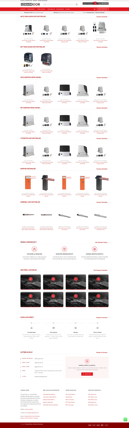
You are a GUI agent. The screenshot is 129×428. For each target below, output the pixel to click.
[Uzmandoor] (30, 4)
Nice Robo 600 (92, 402)
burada (41, 12)
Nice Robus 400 (92, 397)
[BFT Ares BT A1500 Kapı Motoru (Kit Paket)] (46, 59)
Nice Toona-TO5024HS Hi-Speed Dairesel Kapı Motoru (28, 228)
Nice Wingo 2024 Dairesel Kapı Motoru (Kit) (100, 228)
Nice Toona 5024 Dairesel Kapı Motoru (82, 228)
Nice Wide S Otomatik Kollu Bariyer (64, 195)
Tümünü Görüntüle (101, 16)
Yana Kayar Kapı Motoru (49, 397)
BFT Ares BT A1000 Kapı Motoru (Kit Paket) (29, 71)
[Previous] (20, 33)
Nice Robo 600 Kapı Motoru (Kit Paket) (46, 41)
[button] (94, 9)
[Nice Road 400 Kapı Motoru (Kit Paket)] (28, 29)
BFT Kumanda (70, 405)
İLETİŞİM (68, 9)
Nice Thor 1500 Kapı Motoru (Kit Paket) (64, 102)
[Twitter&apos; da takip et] (106, 0)
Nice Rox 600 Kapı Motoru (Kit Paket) (28, 102)
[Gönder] (76, 4)
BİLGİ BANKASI (60, 9)
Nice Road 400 (92, 394)
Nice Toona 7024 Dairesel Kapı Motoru (64, 228)
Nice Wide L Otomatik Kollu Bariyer (28, 195)
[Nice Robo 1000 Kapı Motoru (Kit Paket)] (100, 29)
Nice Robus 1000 (93, 405)
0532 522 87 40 (38, 362)
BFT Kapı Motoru (70, 402)
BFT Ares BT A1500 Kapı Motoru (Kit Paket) (46, 71)
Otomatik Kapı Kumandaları (50, 405)
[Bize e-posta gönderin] (107, 0)
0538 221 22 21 (38, 366)
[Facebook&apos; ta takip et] (103, 0)
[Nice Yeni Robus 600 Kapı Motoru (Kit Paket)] (82, 29)
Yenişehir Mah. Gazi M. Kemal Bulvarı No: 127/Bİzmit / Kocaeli (47, 371)
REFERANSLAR (51, 9)
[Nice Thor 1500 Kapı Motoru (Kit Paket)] (64, 90)
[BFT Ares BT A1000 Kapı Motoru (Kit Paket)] (28, 59)
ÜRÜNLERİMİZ (30, 9)
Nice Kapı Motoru (70, 394)
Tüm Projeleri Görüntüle (100, 270)
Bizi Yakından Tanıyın (101, 242)
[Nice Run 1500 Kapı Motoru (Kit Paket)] (82, 90)
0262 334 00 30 (38, 358)
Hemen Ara (88, 374)
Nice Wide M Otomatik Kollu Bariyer (83, 195)
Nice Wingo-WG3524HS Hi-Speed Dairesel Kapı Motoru (46, 228)
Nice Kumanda (70, 399)
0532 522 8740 (29, 409)
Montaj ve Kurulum (101, 317)
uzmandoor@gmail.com (32, 412)
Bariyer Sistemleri (48, 402)
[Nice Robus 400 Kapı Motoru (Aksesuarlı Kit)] (64, 29)
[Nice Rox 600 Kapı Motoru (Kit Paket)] (28, 90)
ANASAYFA (23, 9)
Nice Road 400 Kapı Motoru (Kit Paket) (28, 41)
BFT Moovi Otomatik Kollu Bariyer (100, 195)
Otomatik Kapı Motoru (49, 394)
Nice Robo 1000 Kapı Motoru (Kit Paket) (100, 41)
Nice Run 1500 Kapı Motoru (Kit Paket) (82, 102)
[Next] (108, 33)
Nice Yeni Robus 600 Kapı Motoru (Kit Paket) (82, 41)
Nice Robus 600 (92, 399)
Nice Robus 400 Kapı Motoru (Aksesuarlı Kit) (64, 41)
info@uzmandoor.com (40, 376)
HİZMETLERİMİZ (41, 9)
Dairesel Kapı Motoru (49, 399)
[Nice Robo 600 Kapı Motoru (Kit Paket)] (46, 29)
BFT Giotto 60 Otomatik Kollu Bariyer (46, 195)
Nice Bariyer (69, 397)
